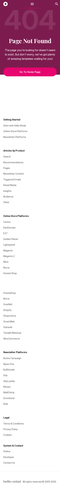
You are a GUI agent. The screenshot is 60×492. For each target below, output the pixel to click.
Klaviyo (7, 386)
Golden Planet (10, 239)
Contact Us (9, 462)
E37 (5, 233)
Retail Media (9, 185)
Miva (5, 262)
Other (6, 202)
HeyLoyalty (9, 381)
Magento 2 (9, 256)
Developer (8, 457)
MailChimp (8, 392)
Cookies (7, 435)
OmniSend (8, 398)
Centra (6, 222)
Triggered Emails (12, 179)
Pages (6, 168)
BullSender (9, 369)
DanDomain (9, 227)
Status (6, 451)
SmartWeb (9, 321)
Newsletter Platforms (14, 137)
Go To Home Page (30, 72)
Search (7, 156)
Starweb (7, 327)
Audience (8, 196)
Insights (7, 191)
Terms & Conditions (13, 423)
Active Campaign (12, 358)
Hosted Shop (10, 273)
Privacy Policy (10, 429)
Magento (8, 250)
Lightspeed (9, 244)
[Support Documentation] (5, 4)
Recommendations (13, 162)
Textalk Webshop (12, 333)
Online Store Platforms (15, 131)
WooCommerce (11, 338)
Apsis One (8, 364)
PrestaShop (9, 293)
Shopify (7, 310)
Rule (5, 404)
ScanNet (7, 304)
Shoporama (9, 315)
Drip (5, 375)
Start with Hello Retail (14, 125)
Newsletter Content (13, 173)
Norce (6, 267)
